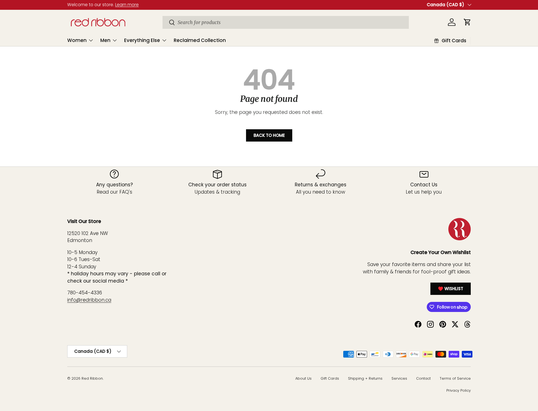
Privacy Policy (458, 390)
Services (399, 378)
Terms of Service (455, 378)
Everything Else (142, 40)
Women (77, 40)
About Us (303, 378)
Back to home (269, 135)
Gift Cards (330, 378)
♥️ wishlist (450, 289)
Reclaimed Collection (200, 40)
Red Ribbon (92, 378)
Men (105, 40)
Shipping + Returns (365, 378)
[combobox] (286, 22)
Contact (423, 378)
